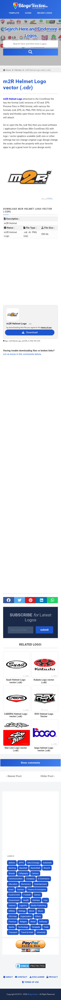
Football (26, 895)
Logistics (23, 905)
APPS (21, 863)
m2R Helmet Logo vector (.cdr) (24, 84)
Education (13, 884)
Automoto (47, 863)
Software (43, 921)
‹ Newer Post (14, 776)
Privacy (53, 977)
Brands (12, 873)
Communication (16, 879)
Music (40, 911)
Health (26, 900)
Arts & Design (33, 863)
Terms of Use (31, 982)
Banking (12, 868)
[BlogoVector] (30, 8)
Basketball (35, 868)
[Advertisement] (30, 271)
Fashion (20, 889)
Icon (45, 900)
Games (37, 895)
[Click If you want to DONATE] (30, 951)
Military (12, 911)
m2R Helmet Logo (12, 99)
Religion (23, 921)
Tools (46, 927)
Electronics (26, 884)
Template (36, 927)
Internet (12, 905)
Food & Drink (14, 895)
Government (14, 900)
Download (31, 332)
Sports (11, 927)
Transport (13, 932)
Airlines (12, 863)
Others (38, 916)
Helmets (36, 900)
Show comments (30, 762)
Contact (22, 977)
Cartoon (35, 873)
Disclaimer (38, 977)
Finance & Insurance (37, 889)
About (9, 977)
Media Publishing (38, 905)
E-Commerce (43, 879)
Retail (33, 921)
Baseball (23, 868)
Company (30, 879)
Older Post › (48, 776)
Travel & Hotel (27, 932)
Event (11, 889)
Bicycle (47, 868)
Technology (23, 927)
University (41, 932)
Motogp (22, 911)
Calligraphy (23, 873)
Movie (31, 911)
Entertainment (40, 884)
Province (12, 921)
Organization (25, 916)
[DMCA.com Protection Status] (30, 968)
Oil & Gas (13, 916)
